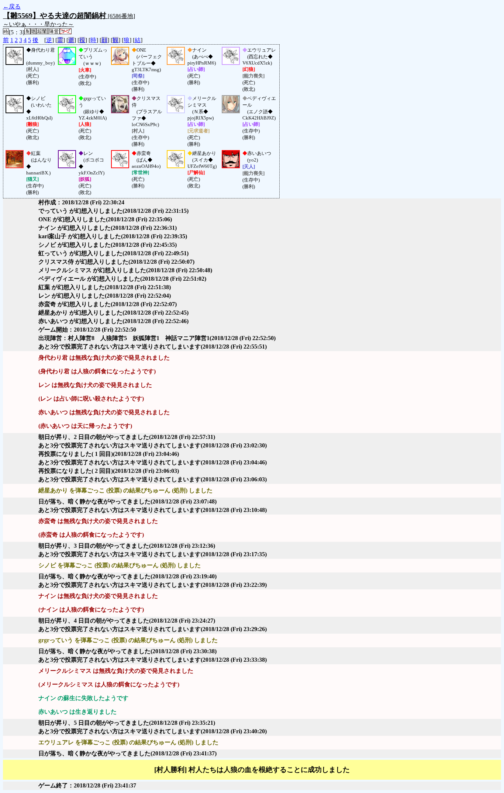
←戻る (12, 6)
